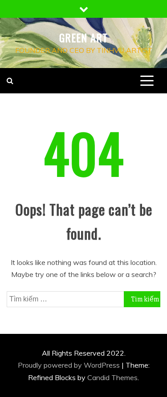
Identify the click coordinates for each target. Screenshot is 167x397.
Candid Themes (112, 377)
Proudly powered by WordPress (70, 365)
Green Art (83, 37)
